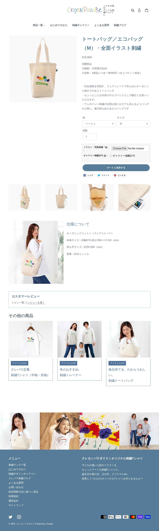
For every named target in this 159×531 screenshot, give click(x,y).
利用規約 (13, 496)
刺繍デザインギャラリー (22, 474)
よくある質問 (16, 482)
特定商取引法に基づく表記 (23, 491)
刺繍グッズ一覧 (17, 465)
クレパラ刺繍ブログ (20, 478)
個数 (85, 130)
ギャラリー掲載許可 (124, 155)
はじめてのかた (17, 469)
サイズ (120, 117)
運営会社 (13, 500)
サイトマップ (16, 505)
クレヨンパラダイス (25, 524)
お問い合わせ (16, 487)
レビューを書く (36, 302)
